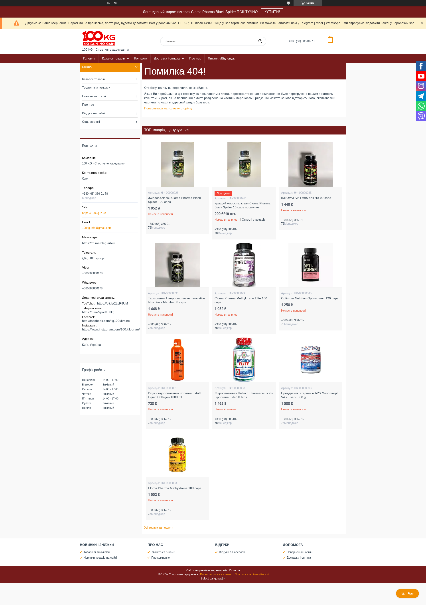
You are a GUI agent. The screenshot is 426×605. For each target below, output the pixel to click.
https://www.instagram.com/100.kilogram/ (111, 329)
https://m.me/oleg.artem (99, 243)
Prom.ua (234, 570)
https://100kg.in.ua (94, 213)
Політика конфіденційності (252, 574)
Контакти (140, 58)
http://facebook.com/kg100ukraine (106, 320)
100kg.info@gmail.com (97, 227)
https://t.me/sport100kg (98, 312)
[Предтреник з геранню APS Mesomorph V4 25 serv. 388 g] (310, 360)
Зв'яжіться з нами (163, 552)
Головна (89, 58)
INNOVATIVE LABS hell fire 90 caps (306, 198)
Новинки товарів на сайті (100, 557)
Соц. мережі (91, 121)
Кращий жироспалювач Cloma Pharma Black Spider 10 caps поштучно (242, 205)
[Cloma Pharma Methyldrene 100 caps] (177, 455)
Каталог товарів (113, 58)
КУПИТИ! (272, 12)
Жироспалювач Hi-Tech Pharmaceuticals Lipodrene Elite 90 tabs (244, 395)
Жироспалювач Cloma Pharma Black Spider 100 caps (174, 200)
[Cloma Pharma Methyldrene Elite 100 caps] (244, 265)
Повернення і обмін (299, 552)
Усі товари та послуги (158, 527)
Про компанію (160, 557)
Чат (411, 593)
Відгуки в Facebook (232, 552)
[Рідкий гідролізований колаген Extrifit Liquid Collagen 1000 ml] (177, 360)
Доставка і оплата (167, 58)
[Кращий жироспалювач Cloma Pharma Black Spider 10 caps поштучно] (244, 164)
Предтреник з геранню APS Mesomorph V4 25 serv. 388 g (310, 395)
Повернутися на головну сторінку (168, 108)
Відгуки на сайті (93, 113)
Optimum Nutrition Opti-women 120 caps (309, 298)
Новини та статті (94, 96)
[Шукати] (260, 41)
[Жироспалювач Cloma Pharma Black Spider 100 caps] (177, 164)
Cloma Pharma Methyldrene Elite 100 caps (241, 300)
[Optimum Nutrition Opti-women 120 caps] (310, 265)
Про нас (195, 58)
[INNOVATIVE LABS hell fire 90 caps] (310, 164)
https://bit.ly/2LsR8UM (112, 303)
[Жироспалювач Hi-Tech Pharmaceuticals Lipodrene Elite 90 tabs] (244, 360)
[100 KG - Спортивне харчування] (98, 38)
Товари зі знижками (96, 87)
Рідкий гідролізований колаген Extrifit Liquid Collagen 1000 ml (174, 395)
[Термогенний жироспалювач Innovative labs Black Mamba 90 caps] (177, 265)
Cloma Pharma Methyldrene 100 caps (174, 488)
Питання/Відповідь (221, 58)
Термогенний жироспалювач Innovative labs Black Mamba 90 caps (176, 300)
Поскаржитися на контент (216, 574)
